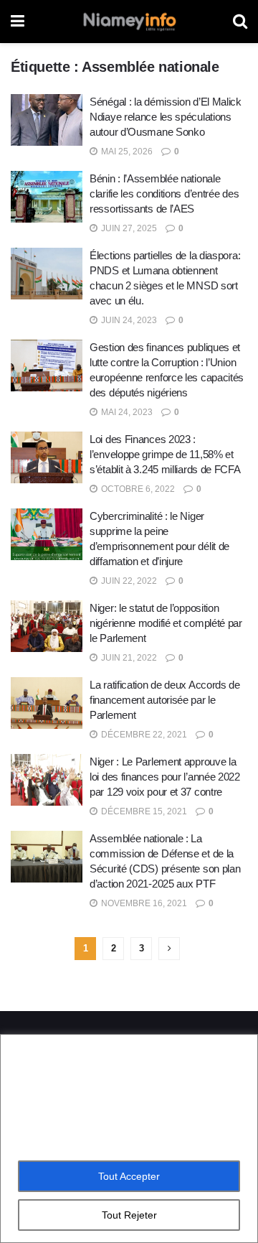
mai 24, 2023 (126, 412)
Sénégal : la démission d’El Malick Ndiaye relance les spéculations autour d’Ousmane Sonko (166, 117)
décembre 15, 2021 (143, 811)
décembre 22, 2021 (143, 735)
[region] (129, 1138)
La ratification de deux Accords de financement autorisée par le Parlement (165, 700)
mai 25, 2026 (126, 151)
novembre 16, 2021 (143, 903)
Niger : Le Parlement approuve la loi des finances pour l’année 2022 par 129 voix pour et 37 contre (165, 776)
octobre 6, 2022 (137, 489)
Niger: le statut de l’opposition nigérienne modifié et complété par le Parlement (166, 623)
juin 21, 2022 (128, 658)
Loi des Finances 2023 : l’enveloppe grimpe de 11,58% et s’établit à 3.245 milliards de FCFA (165, 454)
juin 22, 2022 (128, 581)
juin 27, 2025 (128, 228)
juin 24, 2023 (128, 320)
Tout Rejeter (129, 1215)
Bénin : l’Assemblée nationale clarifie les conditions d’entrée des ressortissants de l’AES (164, 193)
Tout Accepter (129, 1176)
